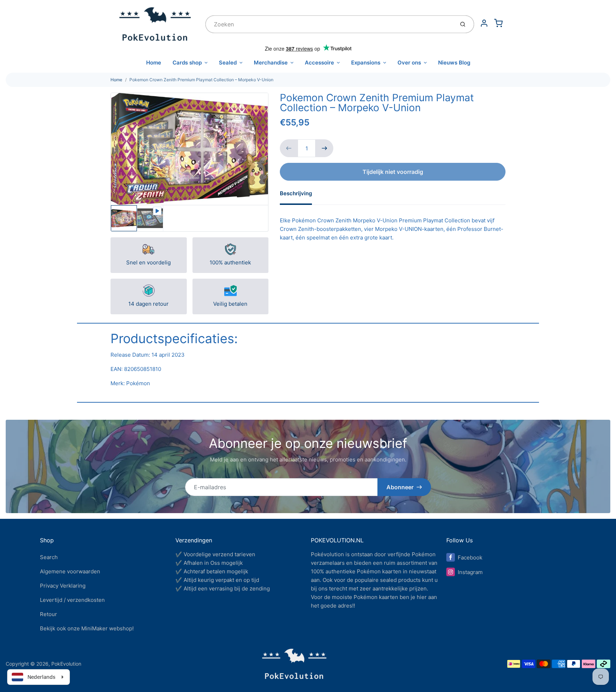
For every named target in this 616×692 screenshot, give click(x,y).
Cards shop (187, 62)
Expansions (365, 62)
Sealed (228, 62)
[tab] (300, 195)
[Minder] (289, 148)
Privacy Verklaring (63, 585)
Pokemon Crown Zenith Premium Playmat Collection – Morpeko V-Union (201, 79)
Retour (48, 614)
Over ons (409, 62)
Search (49, 557)
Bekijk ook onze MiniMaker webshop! (87, 628)
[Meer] (324, 148)
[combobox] (329, 24)
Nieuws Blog (454, 62)
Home (153, 62)
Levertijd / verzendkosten (72, 600)
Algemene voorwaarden (70, 571)
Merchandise (271, 62)
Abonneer (400, 487)
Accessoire (319, 62)
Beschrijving (296, 193)
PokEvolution (66, 664)
